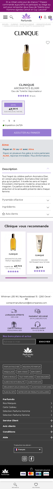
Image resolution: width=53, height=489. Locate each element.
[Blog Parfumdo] (28, 352)
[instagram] (24, 458)
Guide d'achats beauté (14, 382)
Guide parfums (34, 382)
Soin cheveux (10, 377)
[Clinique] (26, 33)
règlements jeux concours (16, 387)
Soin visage (23, 372)
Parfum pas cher (11, 367)
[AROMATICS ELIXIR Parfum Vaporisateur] (13, 242)
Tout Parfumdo (26, 377)
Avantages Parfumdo (41, 387)
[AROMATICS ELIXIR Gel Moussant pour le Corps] (39, 243)
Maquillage (9, 372)
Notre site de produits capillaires (33, 392)
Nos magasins (43, 377)
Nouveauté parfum (31, 367)
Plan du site (9, 392)
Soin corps (36, 372)
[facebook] (31, 458)
